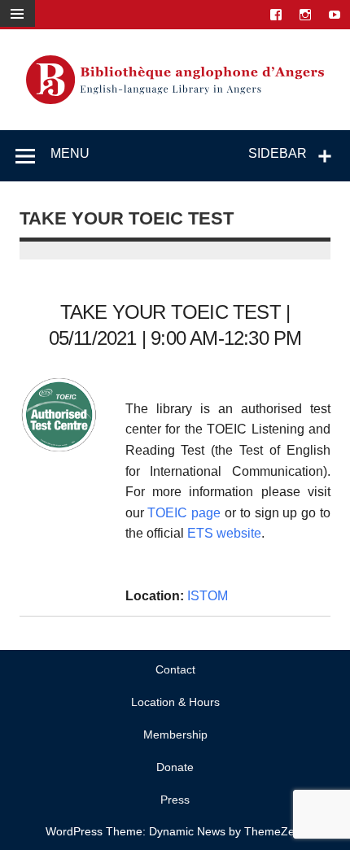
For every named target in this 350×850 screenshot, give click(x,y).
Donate (175, 767)
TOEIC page (184, 513)
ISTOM (207, 596)
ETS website (224, 533)
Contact (175, 669)
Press (175, 799)
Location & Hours (175, 702)
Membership (175, 734)
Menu (70, 153)
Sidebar (277, 153)
